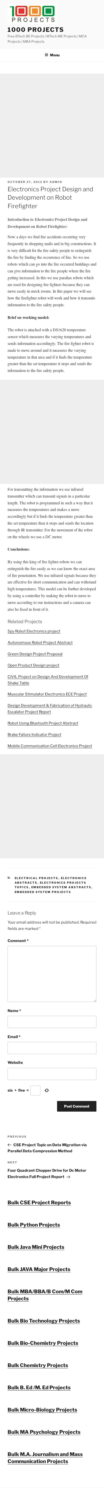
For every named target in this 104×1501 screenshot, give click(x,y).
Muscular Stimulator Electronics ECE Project (47, 694)
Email (14, 1037)
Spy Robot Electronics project (34, 631)
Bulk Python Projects (34, 1225)
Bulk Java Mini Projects (36, 1247)
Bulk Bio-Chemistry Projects (43, 1343)
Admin (55, 182)
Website (15, 1062)
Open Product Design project (33, 665)
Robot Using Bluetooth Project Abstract (43, 723)
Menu (55, 55)
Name (14, 1011)
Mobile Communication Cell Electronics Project (50, 746)
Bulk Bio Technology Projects (44, 1321)
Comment (18, 941)
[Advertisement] (52, 126)
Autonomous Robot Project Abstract (40, 642)
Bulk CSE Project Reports (39, 1203)
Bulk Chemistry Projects (38, 1365)
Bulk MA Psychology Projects (44, 1432)
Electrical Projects (37, 878)
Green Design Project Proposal (35, 654)
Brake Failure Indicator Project (34, 734)
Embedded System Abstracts (61, 887)
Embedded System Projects (43, 892)
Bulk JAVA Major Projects (39, 1269)
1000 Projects (36, 29)
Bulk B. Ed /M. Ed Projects (39, 1388)
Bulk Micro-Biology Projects (42, 1410)
